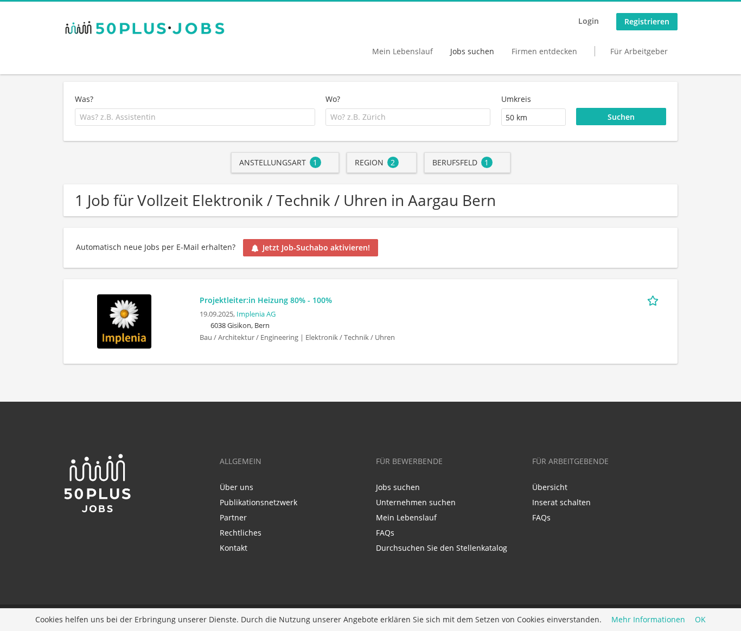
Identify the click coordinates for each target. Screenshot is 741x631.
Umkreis (516, 99)
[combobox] (195, 117)
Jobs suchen (472, 51)
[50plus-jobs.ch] (144, 27)
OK (700, 620)
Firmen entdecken (544, 51)
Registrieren (646, 21)
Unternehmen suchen (416, 502)
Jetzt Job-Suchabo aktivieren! (316, 247)
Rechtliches (240, 532)
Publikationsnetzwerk (258, 502)
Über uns (236, 487)
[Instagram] (105, 536)
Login (588, 21)
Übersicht (549, 487)
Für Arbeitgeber (639, 51)
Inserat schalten (561, 502)
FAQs (385, 532)
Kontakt (233, 548)
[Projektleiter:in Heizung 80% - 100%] (124, 320)
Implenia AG (256, 314)
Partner (233, 517)
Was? (84, 99)
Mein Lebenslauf (402, 51)
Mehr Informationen (648, 620)
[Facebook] (89, 536)
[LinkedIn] (71, 536)
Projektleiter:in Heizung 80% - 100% (266, 300)
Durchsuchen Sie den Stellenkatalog (441, 548)
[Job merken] (654, 299)
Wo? (332, 99)
